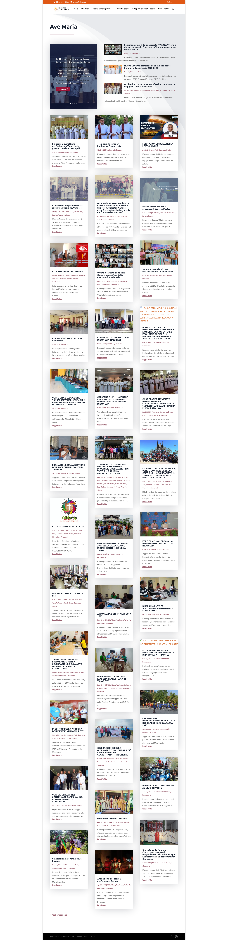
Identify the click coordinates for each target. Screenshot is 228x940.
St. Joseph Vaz (119, 487)
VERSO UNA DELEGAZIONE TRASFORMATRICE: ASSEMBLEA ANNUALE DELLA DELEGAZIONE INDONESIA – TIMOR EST (69, 401)
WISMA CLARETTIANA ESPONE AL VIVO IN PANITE (158, 786)
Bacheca (82, 275)
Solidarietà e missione (60, 282)
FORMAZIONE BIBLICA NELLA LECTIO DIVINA (157, 144)
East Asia (81, 735)
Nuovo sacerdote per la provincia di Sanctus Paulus (156, 207)
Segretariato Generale (105, 487)
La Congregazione (121, 216)
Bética (126, 822)
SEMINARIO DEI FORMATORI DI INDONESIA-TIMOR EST (113, 338)
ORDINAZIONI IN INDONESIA (112, 818)
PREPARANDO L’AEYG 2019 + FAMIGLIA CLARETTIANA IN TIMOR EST (112, 678)
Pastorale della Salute (105, 762)
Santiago (67, 215)
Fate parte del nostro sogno (143, 9)
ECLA (71, 212)
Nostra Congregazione (102, 9)
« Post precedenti (58, 914)
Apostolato (111, 281)
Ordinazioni (146, 90)
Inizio (76, 9)
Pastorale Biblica (165, 150)
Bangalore (105, 480)
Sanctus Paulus (57, 215)
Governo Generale (75, 805)
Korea (71, 534)
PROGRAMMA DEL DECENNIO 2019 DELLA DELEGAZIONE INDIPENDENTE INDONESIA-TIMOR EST (112, 546)
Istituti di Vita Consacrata (111, 284)
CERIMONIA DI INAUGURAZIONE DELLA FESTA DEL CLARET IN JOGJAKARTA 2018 (158, 721)
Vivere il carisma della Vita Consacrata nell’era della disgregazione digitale (111, 274)
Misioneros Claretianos (59, 936)
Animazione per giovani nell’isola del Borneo (109, 879)
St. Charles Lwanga (166, 90)
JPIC (160, 275)
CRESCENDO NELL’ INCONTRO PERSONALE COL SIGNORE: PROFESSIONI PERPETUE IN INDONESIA (112, 400)
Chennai (113, 480)
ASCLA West (120, 477)
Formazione (119, 344)
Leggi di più (63, 89)
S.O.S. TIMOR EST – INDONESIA (67, 271)
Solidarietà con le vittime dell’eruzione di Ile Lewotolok (157, 270)
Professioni (155, 90)
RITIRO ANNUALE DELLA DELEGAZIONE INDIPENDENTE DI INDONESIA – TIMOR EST (158, 652)
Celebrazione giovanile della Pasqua (67, 859)
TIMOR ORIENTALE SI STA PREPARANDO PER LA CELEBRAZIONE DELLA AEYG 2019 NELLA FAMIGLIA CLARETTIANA (67, 664)
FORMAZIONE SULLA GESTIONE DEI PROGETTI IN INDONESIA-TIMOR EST (68, 467)
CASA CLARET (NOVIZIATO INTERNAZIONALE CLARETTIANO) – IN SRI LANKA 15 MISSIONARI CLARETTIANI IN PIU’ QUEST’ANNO (159, 403)
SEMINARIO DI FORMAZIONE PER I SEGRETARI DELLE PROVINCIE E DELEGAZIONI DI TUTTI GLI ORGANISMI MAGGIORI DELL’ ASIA (113, 469)
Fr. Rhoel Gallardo (62, 534)
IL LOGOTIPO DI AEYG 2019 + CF (68, 526)
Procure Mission (72, 279)
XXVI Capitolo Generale (105, 219)
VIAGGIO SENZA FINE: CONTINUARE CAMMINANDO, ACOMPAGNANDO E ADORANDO (67, 798)
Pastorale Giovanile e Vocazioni (63, 676)
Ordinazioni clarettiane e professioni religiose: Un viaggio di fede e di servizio (150, 85)
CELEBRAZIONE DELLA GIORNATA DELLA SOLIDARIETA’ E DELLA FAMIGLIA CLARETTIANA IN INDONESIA (114, 751)
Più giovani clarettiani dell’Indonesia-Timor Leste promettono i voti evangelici (66, 146)
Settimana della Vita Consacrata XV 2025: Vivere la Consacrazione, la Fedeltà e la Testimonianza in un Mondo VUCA (150, 47)
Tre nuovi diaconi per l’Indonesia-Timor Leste (109, 144)
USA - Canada (162, 415)
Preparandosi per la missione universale (67, 339)
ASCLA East (66, 275)
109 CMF (155, 863)
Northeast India (120, 484)
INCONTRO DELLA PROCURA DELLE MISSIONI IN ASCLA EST (67, 729)
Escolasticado (164, 549)
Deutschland (164, 412)
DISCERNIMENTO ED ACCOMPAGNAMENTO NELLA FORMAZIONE (157, 608)
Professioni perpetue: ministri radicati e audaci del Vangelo (67, 206)
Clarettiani (85, 9)
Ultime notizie (164, 9)
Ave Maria (136, 53)
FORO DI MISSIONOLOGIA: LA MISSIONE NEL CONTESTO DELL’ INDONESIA (158, 543)
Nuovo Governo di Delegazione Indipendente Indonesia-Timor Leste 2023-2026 (147, 66)
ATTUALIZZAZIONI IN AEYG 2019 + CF (114, 614)
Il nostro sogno (123, 9)
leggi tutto (57, 166)
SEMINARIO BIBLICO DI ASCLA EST (67, 594)
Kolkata (107, 484)
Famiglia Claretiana (59, 279)
